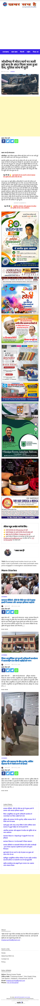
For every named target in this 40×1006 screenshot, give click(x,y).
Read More (4, 790)
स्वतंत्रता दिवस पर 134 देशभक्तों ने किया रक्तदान (17, 841)
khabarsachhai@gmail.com (13, 538)
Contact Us (5, 959)
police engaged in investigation (12, 565)
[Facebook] (3, 141)
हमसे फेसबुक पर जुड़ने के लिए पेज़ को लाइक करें (19, 532)
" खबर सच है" (19, 550)
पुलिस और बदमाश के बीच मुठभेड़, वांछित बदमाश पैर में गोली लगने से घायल (17, 763)
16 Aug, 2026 (16, 767)
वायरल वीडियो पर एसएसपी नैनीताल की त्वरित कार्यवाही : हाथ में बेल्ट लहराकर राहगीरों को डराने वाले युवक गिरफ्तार (19, 847)
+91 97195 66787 (13, 983)
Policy (3, 962)
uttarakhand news (30, 565)
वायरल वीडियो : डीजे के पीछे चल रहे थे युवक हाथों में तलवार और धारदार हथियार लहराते (18, 809)
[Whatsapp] (16, 141)
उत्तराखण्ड (6, 52)
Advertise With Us (7, 956)
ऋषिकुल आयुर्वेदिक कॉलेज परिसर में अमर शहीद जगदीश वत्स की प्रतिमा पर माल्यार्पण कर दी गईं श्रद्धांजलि (20, 859)
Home (3, 953)
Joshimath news (32, 563)
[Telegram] (12, 141)
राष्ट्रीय (28, 52)
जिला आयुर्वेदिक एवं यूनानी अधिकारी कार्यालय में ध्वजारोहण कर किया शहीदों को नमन (17, 815)
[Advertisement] (20, 28)
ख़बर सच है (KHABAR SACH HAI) (22, 997)
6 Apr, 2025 (6, 71)
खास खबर (14, 52)
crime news (23, 563)
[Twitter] (8, 141)
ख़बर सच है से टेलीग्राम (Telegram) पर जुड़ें (18, 534)
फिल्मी (22, 52)
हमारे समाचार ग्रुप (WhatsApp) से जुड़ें (17, 530)
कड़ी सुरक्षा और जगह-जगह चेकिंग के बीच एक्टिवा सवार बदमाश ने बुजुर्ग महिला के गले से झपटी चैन (19, 826)
